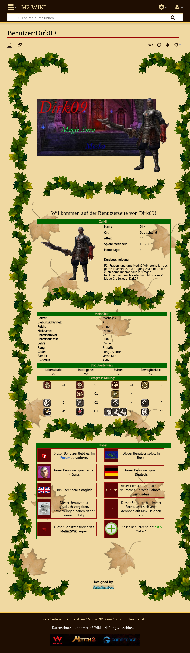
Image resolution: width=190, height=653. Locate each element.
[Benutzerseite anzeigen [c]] (9, 44)
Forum (65, 457)
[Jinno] (47, 411)
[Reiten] (115, 411)
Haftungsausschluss (119, 627)
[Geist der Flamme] (80, 385)
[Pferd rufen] (145, 411)
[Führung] (80, 402)
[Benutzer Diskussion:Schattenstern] (103, 586)
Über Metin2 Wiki (87, 627)
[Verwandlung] (145, 402)
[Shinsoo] (80, 411)
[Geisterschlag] (115, 394)
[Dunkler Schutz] (47, 385)
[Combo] (47, 402)
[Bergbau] (115, 402)
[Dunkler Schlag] (115, 385)
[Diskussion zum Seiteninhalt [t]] (19, 44)
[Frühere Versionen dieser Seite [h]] (159, 44)
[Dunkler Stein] (145, 385)
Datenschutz (61, 627)
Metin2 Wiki (33, 7)
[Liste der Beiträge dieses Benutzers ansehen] (167, 44)
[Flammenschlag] (80, 394)
